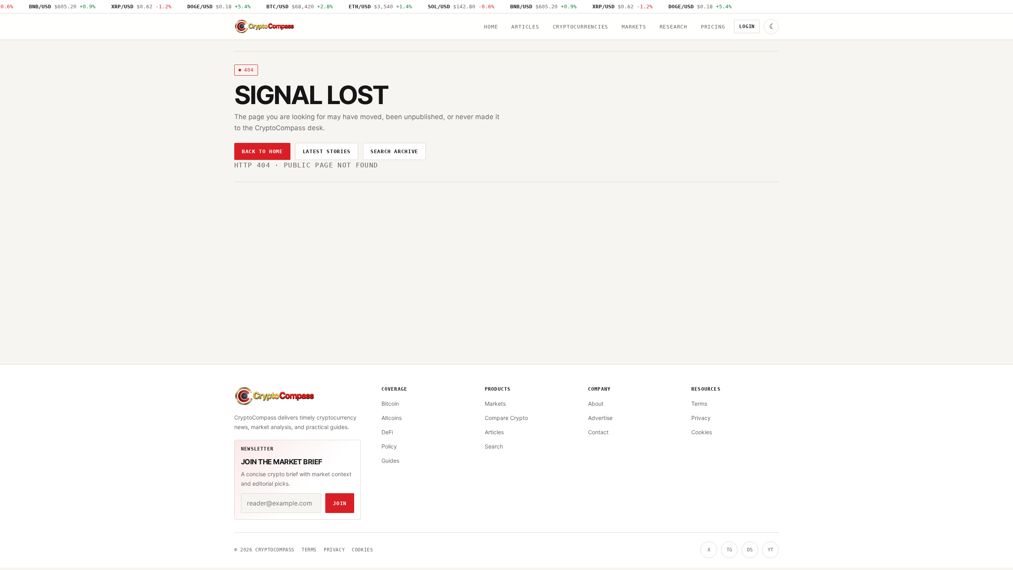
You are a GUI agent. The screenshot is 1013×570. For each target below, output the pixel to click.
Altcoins (391, 417)
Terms (699, 403)
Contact (598, 432)
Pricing (713, 27)
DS (750, 550)
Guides (390, 460)
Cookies (701, 432)
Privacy (701, 417)
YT (770, 550)
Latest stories (327, 151)
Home (491, 27)
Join (340, 503)
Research (673, 27)
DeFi (387, 432)
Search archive (394, 151)
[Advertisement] (506, 241)
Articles (525, 27)
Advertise (600, 417)
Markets (634, 27)
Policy (389, 446)
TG (729, 550)
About (595, 403)
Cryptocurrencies (580, 27)
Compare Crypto (506, 417)
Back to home (262, 151)
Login (747, 26)
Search (494, 446)
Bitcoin (390, 403)
